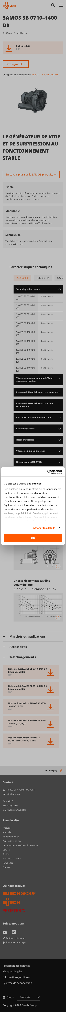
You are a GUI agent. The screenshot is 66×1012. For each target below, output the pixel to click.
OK (33, 538)
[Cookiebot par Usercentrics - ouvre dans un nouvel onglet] (47, 472)
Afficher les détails (44, 527)
